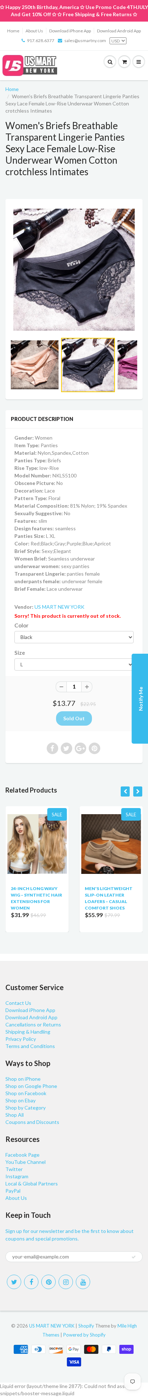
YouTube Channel (25, 1162)
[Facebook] (31, 1282)
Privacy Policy (20, 1039)
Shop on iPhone (23, 1079)
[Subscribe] (133, 1257)
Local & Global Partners (31, 1183)
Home (13, 30)
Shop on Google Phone (31, 1086)
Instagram (16, 1176)
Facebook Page (22, 1155)
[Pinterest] (48, 1282)
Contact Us (18, 1003)
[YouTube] (83, 1282)
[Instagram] (66, 1282)
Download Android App (119, 30)
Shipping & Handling (27, 1032)
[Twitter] (14, 1282)
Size (19, 652)
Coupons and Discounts (32, 1122)
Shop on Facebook (25, 1093)
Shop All (14, 1115)
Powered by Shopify (84, 1335)
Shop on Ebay (20, 1100)
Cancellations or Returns (33, 1024)
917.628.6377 (40, 40)
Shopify (86, 1326)
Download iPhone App (70, 30)
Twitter (14, 1169)
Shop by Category (25, 1108)
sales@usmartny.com (85, 40)
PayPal (12, 1191)
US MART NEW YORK (59, 607)
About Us (34, 30)
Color (21, 625)
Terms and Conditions (30, 1046)
